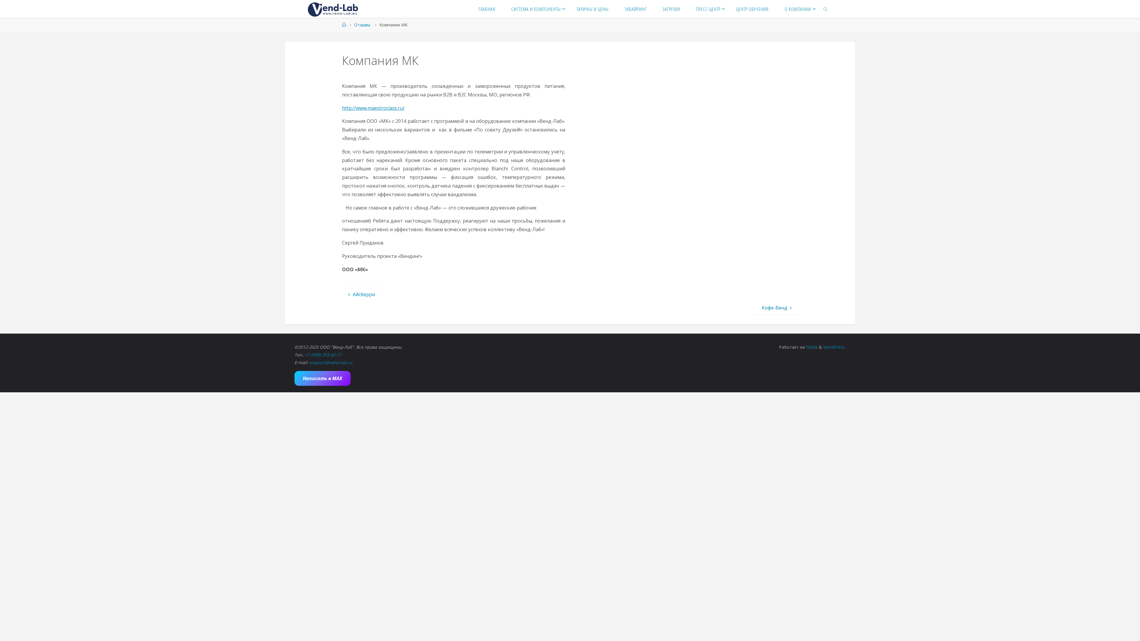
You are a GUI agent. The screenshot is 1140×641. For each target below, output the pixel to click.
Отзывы (362, 25)
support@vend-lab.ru (330, 362)
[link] (825, 9)
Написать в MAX (322, 378)
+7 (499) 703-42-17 (323, 355)
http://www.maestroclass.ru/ (373, 108)
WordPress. (834, 347)
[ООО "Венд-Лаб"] (333, 9)
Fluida (811, 347)
